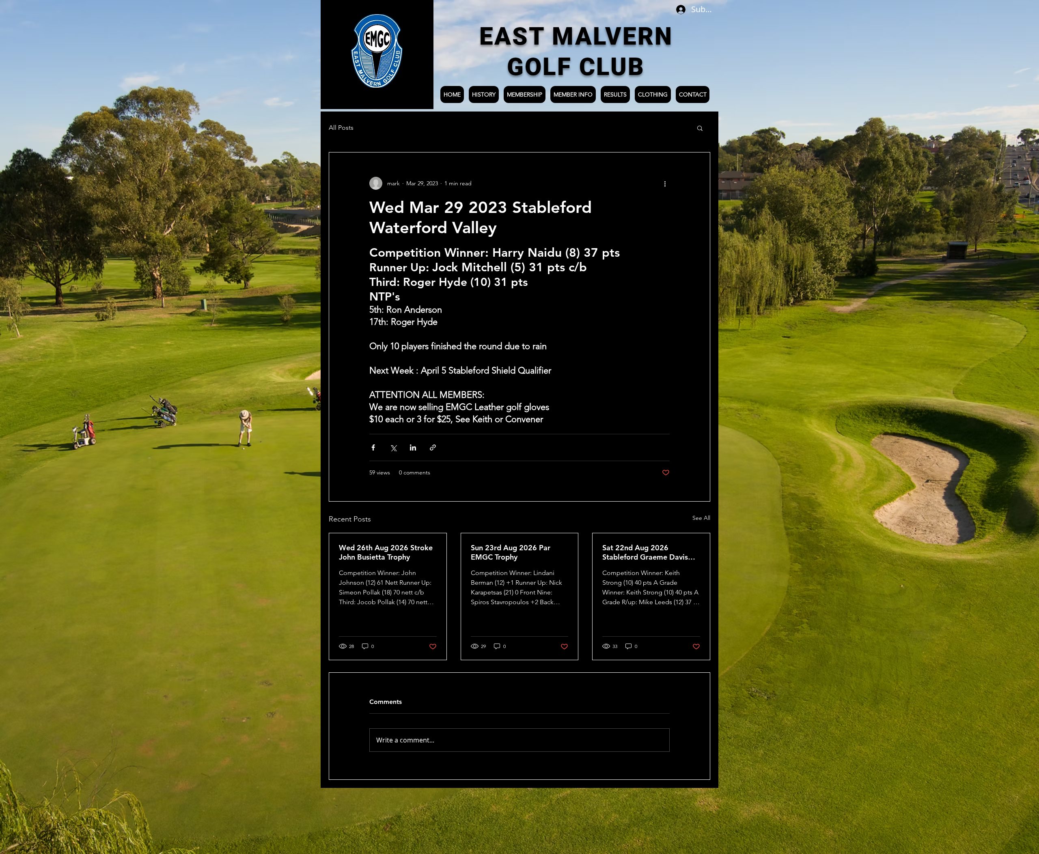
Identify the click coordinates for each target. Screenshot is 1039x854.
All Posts (341, 127)
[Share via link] (433, 447)
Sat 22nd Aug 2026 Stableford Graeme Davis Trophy (645, 552)
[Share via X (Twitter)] (393, 447)
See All (701, 517)
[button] (700, 127)
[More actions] (665, 183)
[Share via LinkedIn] (413, 447)
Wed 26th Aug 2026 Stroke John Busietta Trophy (386, 552)
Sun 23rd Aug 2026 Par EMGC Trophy (510, 552)
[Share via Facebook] (373, 447)
